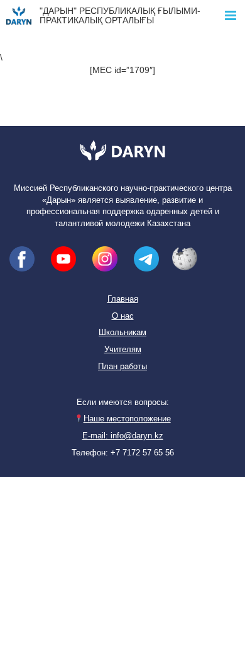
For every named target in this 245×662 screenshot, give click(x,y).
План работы (122, 366)
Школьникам (122, 332)
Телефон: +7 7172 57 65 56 (123, 452)
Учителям (122, 349)
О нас (123, 316)
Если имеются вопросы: (123, 402)
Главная (122, 299)
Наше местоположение (127, 418)
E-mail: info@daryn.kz (122, 435)
